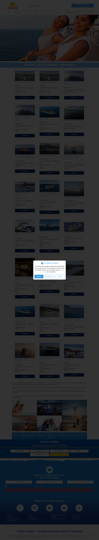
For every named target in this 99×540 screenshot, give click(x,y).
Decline (60, 276)
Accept (39, 276)
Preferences (49, 276)
